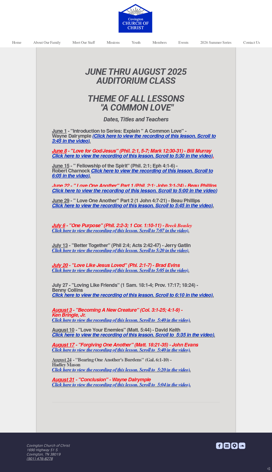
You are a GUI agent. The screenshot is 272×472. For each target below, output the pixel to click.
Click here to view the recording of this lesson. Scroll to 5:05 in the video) (120, 270)
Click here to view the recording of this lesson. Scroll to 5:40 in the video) (121, 319)
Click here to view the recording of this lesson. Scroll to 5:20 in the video (119, 250)
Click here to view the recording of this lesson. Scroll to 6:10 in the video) (132, 294)
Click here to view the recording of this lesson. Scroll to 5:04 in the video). (121, 384)
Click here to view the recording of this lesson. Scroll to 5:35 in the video (132, 334)
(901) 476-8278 (39, 458)
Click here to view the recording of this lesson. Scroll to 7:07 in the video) (120, 230)
